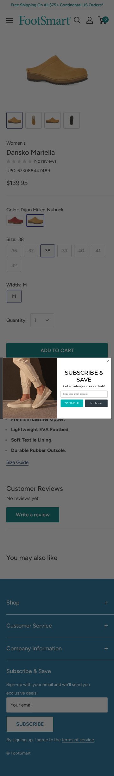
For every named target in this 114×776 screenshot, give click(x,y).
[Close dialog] (107, 360)
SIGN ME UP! (72, 403)
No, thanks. (96, 403)
